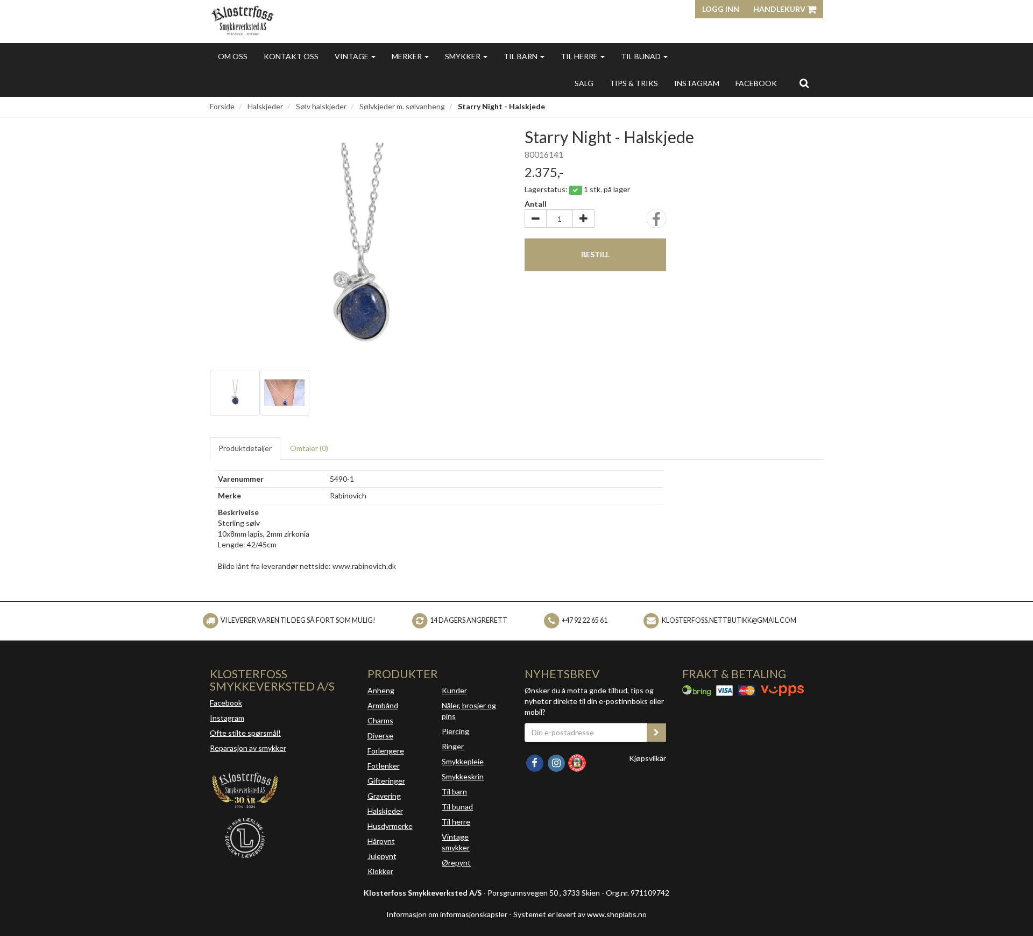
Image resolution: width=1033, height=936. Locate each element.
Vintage (352, 56)
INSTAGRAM (696, 83)
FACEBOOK (756, 83)
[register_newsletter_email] (656, 732)
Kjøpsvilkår (647, 758)
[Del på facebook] (656, 222)
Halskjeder (265, 106)
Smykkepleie (463, 761)
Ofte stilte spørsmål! (245, 732)
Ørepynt (456, 862)
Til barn (521, 56)
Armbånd (382, 705)
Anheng (380, 690)
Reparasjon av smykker (248, 747)
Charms (380, 720)
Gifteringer (386, 780)
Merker (407, 56)
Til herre (580, 56)
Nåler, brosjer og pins (469, 711)
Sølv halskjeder (321, 106)
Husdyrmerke (390, 826)
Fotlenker (383, 765)
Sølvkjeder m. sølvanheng (402, 106)
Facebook (226, 702)
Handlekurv (780, 8)
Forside (222, 106)
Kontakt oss (291, 56)
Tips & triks (634, 83)
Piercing (455, 731)
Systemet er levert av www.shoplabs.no (580, 914)
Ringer (453, 746)
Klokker (380, 871)
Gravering (384, 795)
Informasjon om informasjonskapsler (446, 914)
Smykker (463, 56)
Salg (584, 83)
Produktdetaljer (245, 448)
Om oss (232, 56)
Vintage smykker (456, 842)
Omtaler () (309, 448)
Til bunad (641, 56)
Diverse (380, 735)
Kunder (454, 690)
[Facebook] (535, 761)
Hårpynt (381, 841)
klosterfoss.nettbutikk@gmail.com (729, 620)
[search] (804, 83)
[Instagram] (557, 761)
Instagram (227, 717)
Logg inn (720, 8)
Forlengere (385, 750)
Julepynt (382, 856)
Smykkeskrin (463, 776)
